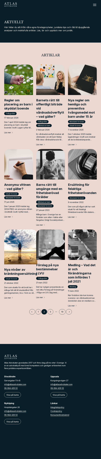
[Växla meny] (94, 5)
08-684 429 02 (11, 388)
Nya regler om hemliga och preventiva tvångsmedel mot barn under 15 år (81, 108)
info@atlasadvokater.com (15, 384)
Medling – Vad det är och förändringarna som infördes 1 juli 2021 (81, 273)
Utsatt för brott (75, 126)
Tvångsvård (10, 114)
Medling (73, 287)
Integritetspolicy (57, 407)
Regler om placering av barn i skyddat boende (18, 104)
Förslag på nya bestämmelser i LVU (47, 269)
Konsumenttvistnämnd (59, 415)
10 (62, 312)
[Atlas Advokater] (50, 356)
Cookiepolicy (56, 411)
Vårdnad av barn (44, 126)
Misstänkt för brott (77, 122)
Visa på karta (12, 395)
